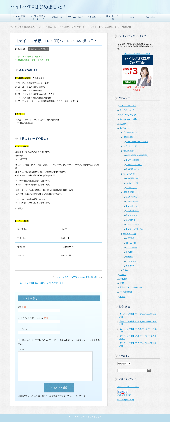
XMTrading (124, 128)
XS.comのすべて (75, 17)
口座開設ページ (94, 17)
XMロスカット (132, 224)
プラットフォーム (134, 165)
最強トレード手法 (113, 17)
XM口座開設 (128, 137)
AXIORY (123, 279)
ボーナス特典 (129, 174)
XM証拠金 (130, 220)
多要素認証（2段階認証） (137, 155)
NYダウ (129, 257)
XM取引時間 (131, 197)
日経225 (130, 252)
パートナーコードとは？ (137, 142)
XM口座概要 (128, 151)
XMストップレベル (134, 229)
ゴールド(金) (131, 243)
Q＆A (125, 270)
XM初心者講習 (132, 160)
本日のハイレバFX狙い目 (38, 49)
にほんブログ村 (124, 395)
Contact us (150, 17)
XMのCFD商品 (129, 234)
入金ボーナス (132, 183)
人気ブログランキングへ (128, 387)
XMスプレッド (132, 211)
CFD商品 (130, 238)
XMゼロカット (132, 206)
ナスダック (131, 261)
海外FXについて (126, 110)
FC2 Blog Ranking (125, 399)
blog (132, 17)
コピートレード (130, 146)
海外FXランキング (127, 115)
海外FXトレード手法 (128, 119)
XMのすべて (57, 17)
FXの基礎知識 (125, 292)
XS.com (122, 124)
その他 (122, 297)
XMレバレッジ (132, 201)
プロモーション (130, 132)
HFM (121, 283)
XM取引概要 (128, 192)
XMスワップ (131, 215)
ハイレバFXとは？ (19, 17)
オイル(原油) (131, 247)
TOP (26, 27)
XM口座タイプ (132, 169)
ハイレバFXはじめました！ (38, 6)
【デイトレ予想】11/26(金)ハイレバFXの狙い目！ (41, 283)
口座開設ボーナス (134, 178)
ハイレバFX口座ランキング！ (38, 17)
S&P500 (130, 266)
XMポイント (131, 188)
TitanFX (122, 275)
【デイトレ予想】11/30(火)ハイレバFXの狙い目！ (76, 277)
